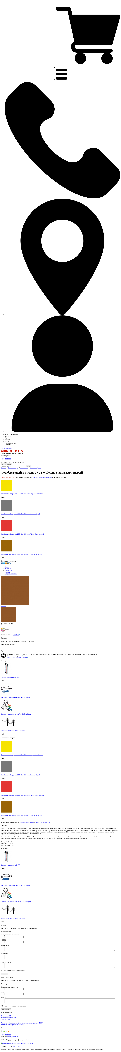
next (4, 606)
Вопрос (3, 997)
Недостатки (4, 953)
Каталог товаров (13, 468)
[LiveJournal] (10, 563)
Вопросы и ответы (11, 574)
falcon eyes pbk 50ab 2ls (43, 822)
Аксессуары (8, 570)
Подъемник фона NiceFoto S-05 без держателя (15, 697)
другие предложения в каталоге (41, 477)
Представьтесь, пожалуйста (10, 935)
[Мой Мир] (8, 563)
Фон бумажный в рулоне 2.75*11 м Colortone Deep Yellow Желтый (22, 494)
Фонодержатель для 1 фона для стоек (13, 730)
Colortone (16, 635)
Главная (3, 468)
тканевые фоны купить (26, 822)
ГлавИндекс (16, 1046)
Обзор (7, 567)
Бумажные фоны (35, 468)
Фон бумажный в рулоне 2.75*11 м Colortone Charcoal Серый (20, 514)
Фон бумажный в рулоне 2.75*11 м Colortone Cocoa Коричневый (21, 554)
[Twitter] (4, 563)
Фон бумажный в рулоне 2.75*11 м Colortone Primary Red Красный (22, 534)
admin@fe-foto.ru (12, 1036)
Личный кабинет (7, 448)
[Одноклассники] (6, 563)
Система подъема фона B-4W (10, 677)
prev (2, 606)
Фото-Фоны (24, 468)
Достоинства (5, 945)
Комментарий (6, 962)
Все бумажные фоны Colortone (17, 657)
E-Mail (3, 940)
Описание (8, 568)
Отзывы (7, 572)
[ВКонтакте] (2, 563)
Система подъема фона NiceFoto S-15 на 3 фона (16, 714)
